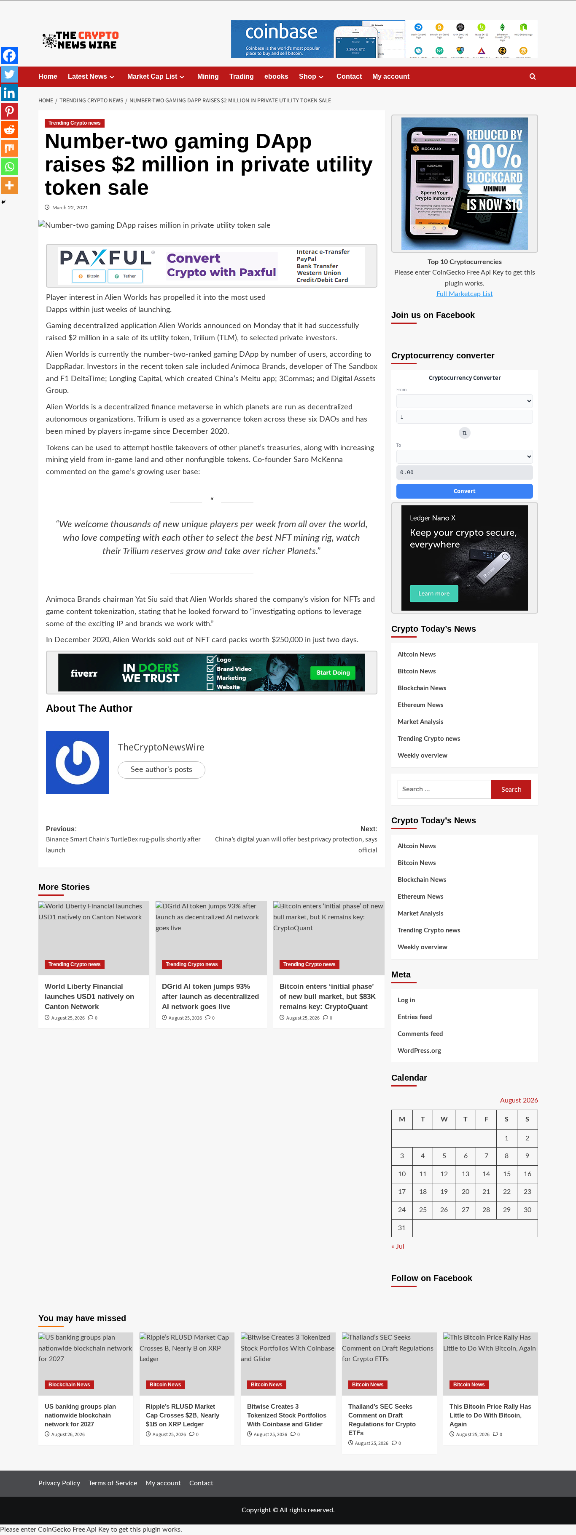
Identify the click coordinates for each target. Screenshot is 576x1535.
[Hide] (3, 202)
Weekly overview (422, 756)
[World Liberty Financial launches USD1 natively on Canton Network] (94, 938)
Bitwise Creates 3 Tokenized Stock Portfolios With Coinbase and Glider (286, 1415)
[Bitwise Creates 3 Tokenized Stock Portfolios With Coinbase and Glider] (288, 1364)
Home (47, 76)
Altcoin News (417, 654)
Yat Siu (146, 599)
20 (465, 1191)
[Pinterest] (9, 111)
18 (423, 1191)
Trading (241, 76)
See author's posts (161, 770)
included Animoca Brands (243, 367)
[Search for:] (445, 789)
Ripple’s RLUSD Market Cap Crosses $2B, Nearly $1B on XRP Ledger (182, 1415)
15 (507, 1174)
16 (527, 1174)
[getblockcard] (464, 183)
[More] (9, 185)
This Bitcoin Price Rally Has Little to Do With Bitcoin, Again (490, 1415)
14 (486, 1174)
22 (507, 1191)
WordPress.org (419, 1051)
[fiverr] (211, 672)
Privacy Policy (59, 1483)
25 (423, 1210)
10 (402, 1174)
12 (444, 1174)
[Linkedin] (9, 92)
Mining (208, 76)
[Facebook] (9, 55)
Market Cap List (152, 76)
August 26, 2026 (68, 1434)
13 (465, 1174)
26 (444, 1210)
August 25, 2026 (68, 1018)
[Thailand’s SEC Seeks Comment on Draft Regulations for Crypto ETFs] (389, 1364)
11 (423, 1174)
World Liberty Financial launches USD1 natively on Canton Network (89, 996)
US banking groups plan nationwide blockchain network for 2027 (80, 1415)
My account (390, 76)
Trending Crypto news (74, 123)
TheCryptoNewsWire (161, 747)
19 (444, 1191)
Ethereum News (421, 705)
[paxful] (211, 265)
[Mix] (9, 148)
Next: (296, 840)
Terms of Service (113, 1483)
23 (527, 1191)
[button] (533, 76)
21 (486, 1191)
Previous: (123, 840)
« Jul (397, 1246)
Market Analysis (421, 722)
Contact (349, 76)
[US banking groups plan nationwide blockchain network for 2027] (85, 1364)
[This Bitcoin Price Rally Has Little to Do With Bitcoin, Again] (490, 1364)
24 (402, 1210)
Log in (406, 1000)
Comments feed (420, 1034)
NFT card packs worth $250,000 (249, 640)
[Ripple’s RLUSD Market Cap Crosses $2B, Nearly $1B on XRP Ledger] (187, 1364)
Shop (307, 76)
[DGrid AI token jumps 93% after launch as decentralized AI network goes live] (211, 938)
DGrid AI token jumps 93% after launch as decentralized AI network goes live (210, 996)
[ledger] (464, 557)
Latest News (87, 76)
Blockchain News (422, 688)
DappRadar (64, 367)
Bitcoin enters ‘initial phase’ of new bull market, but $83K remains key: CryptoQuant (328, 996)
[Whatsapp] (9, 166)
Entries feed (415, 1017)
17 (402, 1191)
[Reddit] (9, 129)
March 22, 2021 (70, 207)
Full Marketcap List (464, 294)
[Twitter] (9, 74)
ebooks (276, 76)
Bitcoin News (417, 671)
